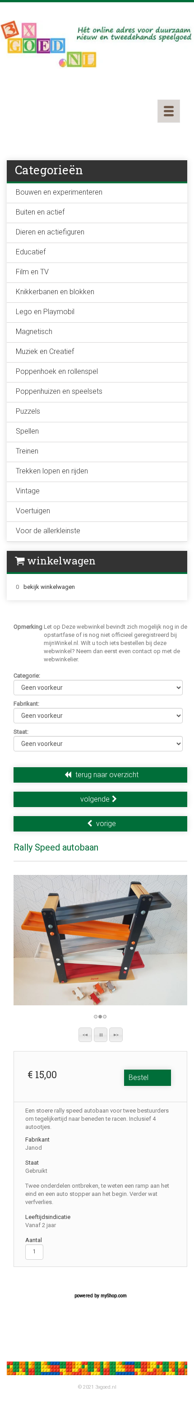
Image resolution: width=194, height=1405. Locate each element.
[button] (85, 1034)
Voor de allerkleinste (48, 530)
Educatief (31, 252)
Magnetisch (34, 331)
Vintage (28, 491)
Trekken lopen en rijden (52, 471)
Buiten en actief (40, 212)
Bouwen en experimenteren (59, 192)
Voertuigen (33, 511)
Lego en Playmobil (45, 311)
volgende (95, 799)
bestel (138, 1077)
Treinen (27, 451)
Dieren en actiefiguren (50, 232)
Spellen (27, 431)
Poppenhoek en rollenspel (57, 371)
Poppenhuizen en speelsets (59, 391)
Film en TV (32, 272)
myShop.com (114, 1296)
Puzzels (28, 411)
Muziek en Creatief (45, 351)
